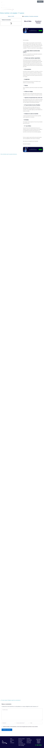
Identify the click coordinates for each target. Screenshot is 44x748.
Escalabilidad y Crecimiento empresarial (31, 16)
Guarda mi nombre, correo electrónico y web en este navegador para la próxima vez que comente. (20, 726)
